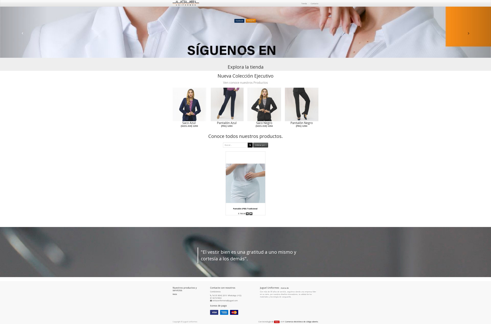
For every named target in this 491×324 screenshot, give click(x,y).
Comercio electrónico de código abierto (301, 321)
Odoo (277, 322)
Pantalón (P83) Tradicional (245, 208)
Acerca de (285, 288)
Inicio (175, 294)
